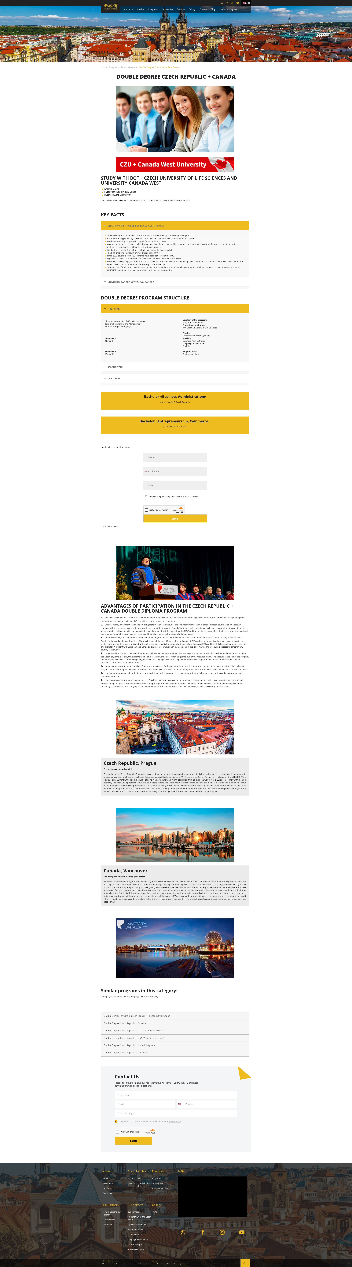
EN (248, 3)
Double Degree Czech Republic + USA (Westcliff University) (134, 1038)
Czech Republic (137, 1171)
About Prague (133, 1178)
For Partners (111, 1205)
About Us (128, 9)
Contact (203, 9)
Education (158, 1171)
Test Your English (160, 1188)
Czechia (140, 9)
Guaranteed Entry (135, 1249)
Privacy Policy (193, 496)
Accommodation (134, 1234)
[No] (348, 1263)
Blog (213, 9)
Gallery (192, 9)
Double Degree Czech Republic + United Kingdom (129, 1045)
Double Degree (129, 67)
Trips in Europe (134, 1244)
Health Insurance (135, 1229)
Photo (154, 1212)
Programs (153, 9)
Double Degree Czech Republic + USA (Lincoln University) (133, 1030)
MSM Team (108, 1183)
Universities (167, 9)
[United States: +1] (147, 471)
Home (104, 67)
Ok (245, 1263)
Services (181, 9)
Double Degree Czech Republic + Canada (125, 1023)
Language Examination (137, 1239)
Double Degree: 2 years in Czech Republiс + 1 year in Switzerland (137, 1015)
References (108, 1193)
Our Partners (109, 1219)
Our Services (135, 1205)
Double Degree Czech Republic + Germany (126, 1052)
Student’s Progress (228, 9)
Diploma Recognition (137, 1224)
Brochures (107, 1188)
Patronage (107, 1224)
